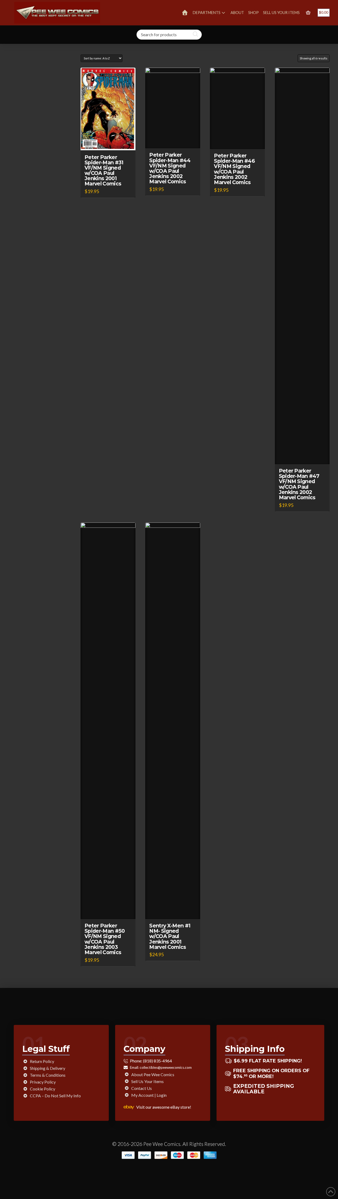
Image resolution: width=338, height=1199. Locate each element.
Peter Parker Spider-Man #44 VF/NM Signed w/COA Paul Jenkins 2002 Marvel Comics (169, 168)
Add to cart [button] (110, 141)
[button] (308, 12)
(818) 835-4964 (157, 1060)
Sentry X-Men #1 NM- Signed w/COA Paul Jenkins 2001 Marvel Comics (169, 936)
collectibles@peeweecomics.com (166, 1067)
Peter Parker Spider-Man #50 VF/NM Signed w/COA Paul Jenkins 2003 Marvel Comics (104, 938)
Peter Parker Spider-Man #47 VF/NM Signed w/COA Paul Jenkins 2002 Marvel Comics (299, 484)
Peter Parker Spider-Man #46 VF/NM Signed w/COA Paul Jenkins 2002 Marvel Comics (234, 168)
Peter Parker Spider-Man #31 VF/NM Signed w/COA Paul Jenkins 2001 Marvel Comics (104, 170)
